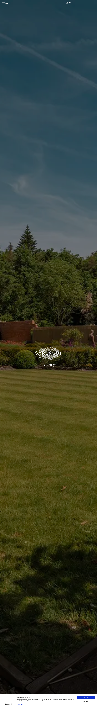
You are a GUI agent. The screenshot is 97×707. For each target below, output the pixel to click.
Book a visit (89, 3)
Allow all (86, 697)
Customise (85, 701)
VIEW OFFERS (31, 3)
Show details (20, 704)
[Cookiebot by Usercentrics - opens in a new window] (8, 704)
